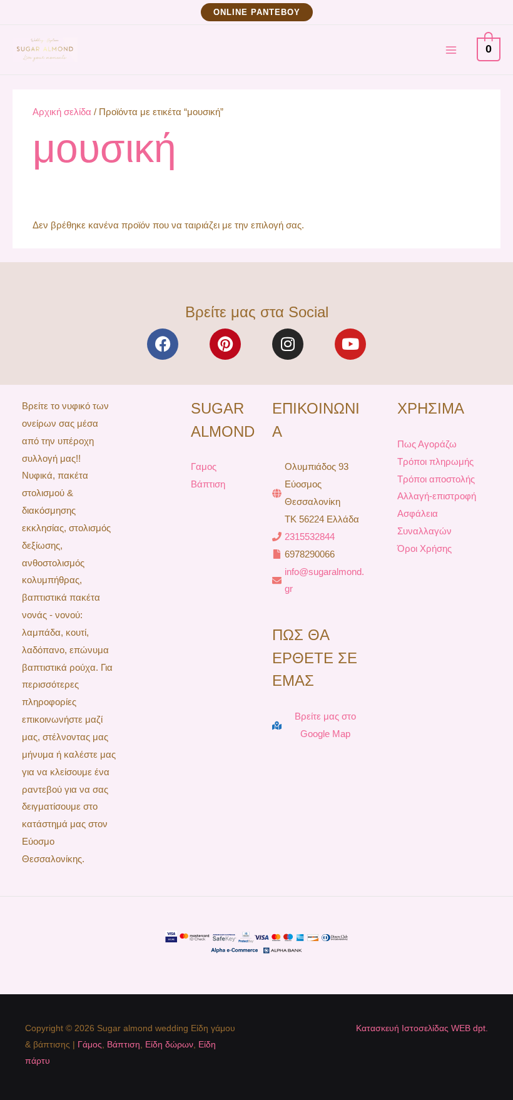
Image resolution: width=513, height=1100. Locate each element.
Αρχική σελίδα (62, 111)
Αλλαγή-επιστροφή (436, 496)
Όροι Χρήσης (424, 548)
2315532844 (310, 536)
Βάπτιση (208, 484)
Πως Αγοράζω (427, 444)
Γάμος (90, 1044)
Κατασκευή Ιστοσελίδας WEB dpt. (422, 1028)
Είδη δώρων (169, 1044)
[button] (257, 12)
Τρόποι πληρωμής (435, 461)
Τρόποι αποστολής (436, 479)
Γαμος (203, 466)
